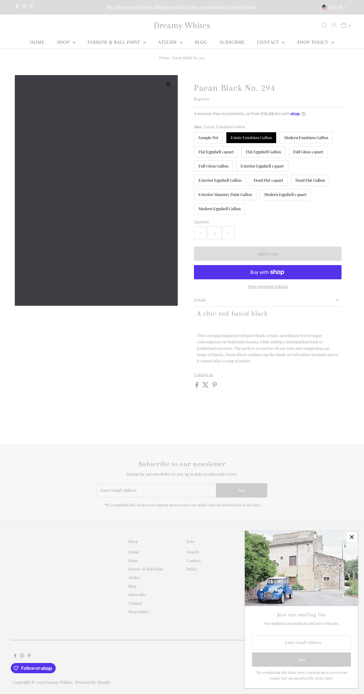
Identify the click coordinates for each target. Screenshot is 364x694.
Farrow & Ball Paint (115, 42)
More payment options (268, 286)
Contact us (203, 375)
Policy (192, 569)
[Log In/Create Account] (333, 25)
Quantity (201, 221)
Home (37, 42)
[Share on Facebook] (197, 386)
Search (193, 552)
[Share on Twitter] (206, 386)
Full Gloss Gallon (213, 166)
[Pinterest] (31, 7)
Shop (64, 42)
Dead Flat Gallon (310, 180)
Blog (201, 42)
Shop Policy (313, 42)
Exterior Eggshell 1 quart (262, 166)
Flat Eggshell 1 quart (216, 151)
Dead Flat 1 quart (268, 180)
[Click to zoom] (168, 84)
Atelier (168, 42)
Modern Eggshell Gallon (219, 208)
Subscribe (232, 42)
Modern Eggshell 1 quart (285, 194)
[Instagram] (23, 7)
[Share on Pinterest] (214, 386)
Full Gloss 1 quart (308, 151)
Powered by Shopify (93, 682)
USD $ (335, 7)
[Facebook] (17, 7)
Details (200, 300)
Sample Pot (208, 137)
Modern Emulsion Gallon (306, 137)
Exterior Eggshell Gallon (219, 180)
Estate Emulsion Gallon (251, 137)
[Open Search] (324, 25)
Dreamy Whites (182, 25)
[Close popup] (352, 537)
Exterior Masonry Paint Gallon (225, 194)
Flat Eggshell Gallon (263, 151)
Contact (269, 42)
